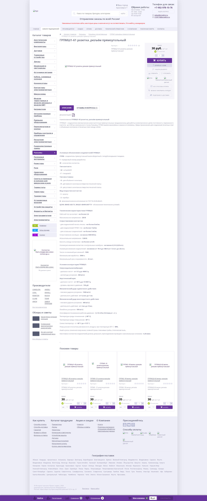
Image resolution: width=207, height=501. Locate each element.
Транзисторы (40, 196)
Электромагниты (42, 220)
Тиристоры (39, 192)
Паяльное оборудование (40, 121)
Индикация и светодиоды (40, 67)
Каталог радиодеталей (51, 29)
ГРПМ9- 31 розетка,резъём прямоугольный (100, 380)
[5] (136, 45)
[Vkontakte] (129, 425)
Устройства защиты (43, 207)
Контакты (160, 29)
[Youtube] (124, 425)
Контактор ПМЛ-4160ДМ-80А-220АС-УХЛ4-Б (44, 266)
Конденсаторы (40, 83)
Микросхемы (40, 94)
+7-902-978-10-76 (163, 7)
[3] (132, 45)
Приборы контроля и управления (43, 134)
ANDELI (47, 289)
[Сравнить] (63, 407)
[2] (131, 45)
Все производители (39, 307)
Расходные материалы (39, 158)
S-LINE (34, 298)
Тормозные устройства (39, 56)
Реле (36, 168)
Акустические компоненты (40, 41)
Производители (68, 29)
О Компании (132, 29)
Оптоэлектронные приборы (42, 115)
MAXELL (48, 292)
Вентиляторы (40, 46)
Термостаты (39, 187)
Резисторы (39, 163)
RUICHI (47, 295)
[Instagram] (133, 425)
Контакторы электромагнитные (43, 88)
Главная (36, 29)
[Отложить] (67, 407)
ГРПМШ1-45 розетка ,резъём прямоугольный (72, 380)
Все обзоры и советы (40, 339)
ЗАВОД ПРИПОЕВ (48, 302)
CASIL (34, 292)
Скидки (80, 29)
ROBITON (35, 295)
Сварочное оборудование (40, 173)
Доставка (98, 29)
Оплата (89, 29)
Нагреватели (40, 109)
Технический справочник (114, 29)
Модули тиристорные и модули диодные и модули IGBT (43, 101)
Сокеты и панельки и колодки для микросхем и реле (43, 180)
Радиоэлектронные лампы (43, 147)
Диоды (37, 61)
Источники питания (43, 72)
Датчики (38, 51)
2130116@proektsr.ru (162, 17)
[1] (129, 45)
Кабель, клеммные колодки (42, 78)
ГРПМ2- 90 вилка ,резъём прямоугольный (128, 380)
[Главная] (60, 34)
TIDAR (47, 298)
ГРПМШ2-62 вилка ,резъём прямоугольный (158, 380)
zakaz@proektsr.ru (161, 15)
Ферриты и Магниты (43, 211)
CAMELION (36, 289)
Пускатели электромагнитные (43, 140)
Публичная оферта (147, 29)
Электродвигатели (42, 215)
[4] (134, 45)
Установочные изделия (40, 201)
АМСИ (34, 301)
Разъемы (38, 153)
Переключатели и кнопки (42, 127)
